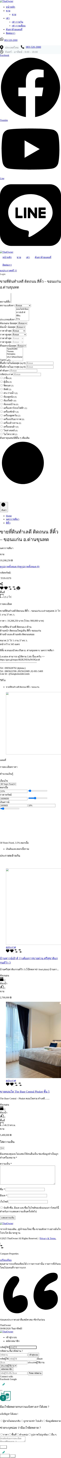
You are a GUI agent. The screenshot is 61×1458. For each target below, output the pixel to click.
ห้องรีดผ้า (10, 400)
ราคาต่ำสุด (6, 330)
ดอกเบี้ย (4, 787)
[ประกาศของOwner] (15, 357)
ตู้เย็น (8, 382)
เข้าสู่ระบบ (33, 1355)
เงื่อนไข (4, 781)
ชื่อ (2, 1189)
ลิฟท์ (7, 389)
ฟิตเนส (8, 385)
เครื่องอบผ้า (11, 426)
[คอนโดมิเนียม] (22, 309)
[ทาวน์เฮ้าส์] (22, 312)
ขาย (8, 10)
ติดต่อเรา (10, 33)
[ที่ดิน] (22, 315)
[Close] (1, 1390)
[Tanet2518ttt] (15, 349)
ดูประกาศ (11, 947)
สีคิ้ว (8, 523)
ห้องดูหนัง (10, 396)
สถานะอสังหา (7, 305)
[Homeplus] (15, 354)
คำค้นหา (5, 370)
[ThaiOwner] (6, 1)
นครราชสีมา (12, 519)
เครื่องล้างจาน (12, 423)
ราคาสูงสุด (6, 334)
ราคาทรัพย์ (6, 794)
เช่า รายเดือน (18, 25)
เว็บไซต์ (4, 1201)
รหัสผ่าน (4, 1351)
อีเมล (3, 1195)
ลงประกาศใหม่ (8, 43)
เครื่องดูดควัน (12, 415)
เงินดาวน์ (4, 802)
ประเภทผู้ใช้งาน (36, 1362)
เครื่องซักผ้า (11, 411)
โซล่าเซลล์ (10, 430)
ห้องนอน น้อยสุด (9, 323)
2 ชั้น (7, 378)
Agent (3, 360)
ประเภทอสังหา (8, 319)
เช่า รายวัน (17, 22)
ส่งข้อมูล (4, 1456)
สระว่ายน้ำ (10, 393)
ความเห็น (6, 1163)
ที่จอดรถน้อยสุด (8, 345)
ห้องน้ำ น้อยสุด (8, 327)
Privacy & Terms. (48, 1238)
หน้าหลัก (10, 7)
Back (3, 1447)
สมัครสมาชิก (6, 1369)
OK (12, 1456)
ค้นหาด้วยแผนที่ (14, 29)
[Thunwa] (15, 351)
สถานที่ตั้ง (5, 301)
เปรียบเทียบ (6, 1260)
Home (9, 516)
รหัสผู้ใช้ (4, 1347)
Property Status (15, 864)
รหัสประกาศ (6, 374)
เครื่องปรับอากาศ (14, 419)
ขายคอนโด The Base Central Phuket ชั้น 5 (25, 1091)
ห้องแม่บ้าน (11, 404)
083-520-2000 (10, 40)
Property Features (22, 862)
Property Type (37, 862)
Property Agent (30, 864)
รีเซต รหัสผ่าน (35, 1373)
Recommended (7, 862)
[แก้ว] (15, 360)
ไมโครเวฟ (10, 434)
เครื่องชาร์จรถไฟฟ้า (15, 408)
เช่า (8, 18)
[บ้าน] (22, 319)
